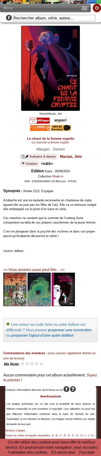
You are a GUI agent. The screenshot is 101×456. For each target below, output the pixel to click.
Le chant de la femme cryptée (50, 142)
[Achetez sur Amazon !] (60, 122)
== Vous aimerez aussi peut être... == (34, 270)
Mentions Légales (15, 430)
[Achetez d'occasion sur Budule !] (61, 130)
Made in (57, 176)
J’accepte (87, 452)
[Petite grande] (63, 305)
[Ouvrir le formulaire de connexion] (97, 8)
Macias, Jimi (71, 157)
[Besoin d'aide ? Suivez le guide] (73, 389)
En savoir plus (63, 452)
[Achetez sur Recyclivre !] (40, 130)
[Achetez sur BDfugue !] (40, 122)
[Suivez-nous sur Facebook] (9, 18)
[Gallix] (15, 305)
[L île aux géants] (39, 305)
